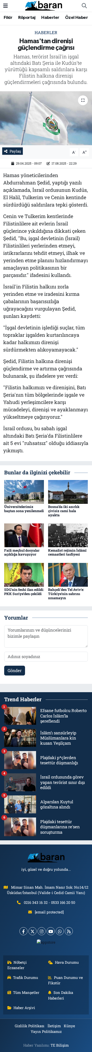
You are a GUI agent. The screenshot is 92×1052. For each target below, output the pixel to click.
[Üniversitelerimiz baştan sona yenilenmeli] (24, 491)
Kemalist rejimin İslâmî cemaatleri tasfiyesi (67, 552)
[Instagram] (42, 931)
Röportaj (27, 17)
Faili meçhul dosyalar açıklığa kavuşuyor (21, 552)
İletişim (54, 1025)
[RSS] (69, 931)
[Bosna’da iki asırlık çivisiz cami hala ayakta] (68, 491)
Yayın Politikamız (46, 1031)
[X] (32, 931)
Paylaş (15, 151)
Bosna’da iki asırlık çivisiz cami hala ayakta (63, 510)
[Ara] (84, 6)
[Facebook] (23, 931)
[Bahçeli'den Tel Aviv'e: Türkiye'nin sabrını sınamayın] (68, 574)
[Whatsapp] (60, 931)
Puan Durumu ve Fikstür (65, 980)
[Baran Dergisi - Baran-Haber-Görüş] (43, 5)
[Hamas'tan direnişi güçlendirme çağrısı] (46, 118)
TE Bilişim (60, 1045)
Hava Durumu (67, 962)
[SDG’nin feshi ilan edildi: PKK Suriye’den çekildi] (24, 574)
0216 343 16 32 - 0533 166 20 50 (49, 902)
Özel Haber (76, 17)
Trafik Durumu (25, 977)
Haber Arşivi (24, 1007)
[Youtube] (51, 931)
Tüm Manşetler (26, 992)
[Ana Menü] (5, 6)
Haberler (50, 17)
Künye (69, 1025)
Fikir (8, 17)
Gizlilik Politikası (29, 1025)
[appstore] (46, 943)
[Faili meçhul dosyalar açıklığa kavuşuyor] (24, 535)
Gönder (15, 670)
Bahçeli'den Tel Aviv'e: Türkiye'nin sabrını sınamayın (66, 593)
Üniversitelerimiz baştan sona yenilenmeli (24, 508)
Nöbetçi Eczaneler (17, 965)
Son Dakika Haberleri (60, 995)
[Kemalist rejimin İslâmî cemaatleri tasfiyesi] (68, 535)
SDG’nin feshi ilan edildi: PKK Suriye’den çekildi (24, 591)
